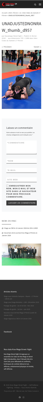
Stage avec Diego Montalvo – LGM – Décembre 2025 (21, 302)
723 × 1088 (24, 38)
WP (14, 391)
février (15, 13)
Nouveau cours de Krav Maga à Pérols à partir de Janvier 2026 (20, 314)
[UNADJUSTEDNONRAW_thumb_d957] (21, 79)
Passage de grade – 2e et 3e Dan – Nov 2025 (19, 306)
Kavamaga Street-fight (13, 36)
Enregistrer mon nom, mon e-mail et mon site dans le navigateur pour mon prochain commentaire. (21, 191)
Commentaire (15, 143)
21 (20, 13)
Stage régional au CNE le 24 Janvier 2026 (18, 319)
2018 (10, 13)
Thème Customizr (33, 391)
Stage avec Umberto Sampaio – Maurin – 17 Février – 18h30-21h (21, 297)
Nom (10, 161)
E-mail (11, 170)
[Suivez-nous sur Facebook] (20, 397)
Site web (12, 180)
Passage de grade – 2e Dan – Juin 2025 (17, 309)
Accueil (4, 13)
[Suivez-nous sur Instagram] (23, 397)
